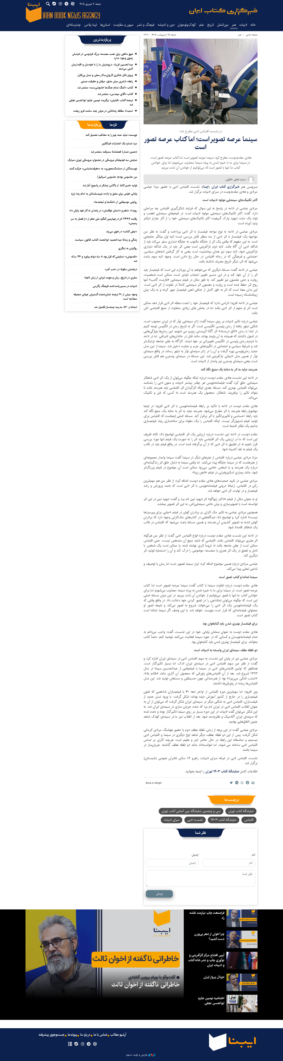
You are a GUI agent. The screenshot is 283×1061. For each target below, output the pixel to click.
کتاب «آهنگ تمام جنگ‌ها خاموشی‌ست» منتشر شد (105, 87)
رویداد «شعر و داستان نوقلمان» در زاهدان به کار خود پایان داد (103, 210)
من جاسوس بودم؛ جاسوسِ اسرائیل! (117, 177)
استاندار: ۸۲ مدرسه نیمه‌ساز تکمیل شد (115, 307)
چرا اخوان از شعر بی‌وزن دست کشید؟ (209, 936)
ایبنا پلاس (90, 25)
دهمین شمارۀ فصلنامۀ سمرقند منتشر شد (114, 151)
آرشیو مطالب (118, 1034)
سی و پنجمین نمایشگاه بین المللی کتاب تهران (191, 811)
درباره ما (85, 1034)
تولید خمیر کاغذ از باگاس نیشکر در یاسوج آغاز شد (109, 185)
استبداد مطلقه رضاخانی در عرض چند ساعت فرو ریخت (103, 111)
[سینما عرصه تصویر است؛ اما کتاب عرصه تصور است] (201, 81)
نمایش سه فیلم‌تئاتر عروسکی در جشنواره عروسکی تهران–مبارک (102, 160)
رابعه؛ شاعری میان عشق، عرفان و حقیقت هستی (107, 81)
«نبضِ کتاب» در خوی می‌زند (121, 231)
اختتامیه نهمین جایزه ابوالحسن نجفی (211, 1000)
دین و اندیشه (166, 25)
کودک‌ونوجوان (187, 25)
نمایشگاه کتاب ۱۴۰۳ (223, 820)
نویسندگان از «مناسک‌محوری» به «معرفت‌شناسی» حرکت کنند (103, 168)
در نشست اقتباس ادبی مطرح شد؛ (200, 131)
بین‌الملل (222, 25)
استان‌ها (105, 25)
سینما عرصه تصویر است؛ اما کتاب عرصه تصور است (200, 143)
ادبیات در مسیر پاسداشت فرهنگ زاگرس (115, 286)
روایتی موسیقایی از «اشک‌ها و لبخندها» (115, 202)
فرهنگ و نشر (145, 25)
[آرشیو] (70, 1044)
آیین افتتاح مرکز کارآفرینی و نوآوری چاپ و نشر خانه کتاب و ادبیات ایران (206, 960)
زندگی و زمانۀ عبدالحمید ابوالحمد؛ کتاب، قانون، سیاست (106, 240)
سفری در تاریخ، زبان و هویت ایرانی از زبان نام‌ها (111, 277)
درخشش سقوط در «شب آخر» (121, 269)
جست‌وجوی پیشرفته (51, 1034)
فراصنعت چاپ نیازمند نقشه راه (207, 915)
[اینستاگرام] (82, 1044)
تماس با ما (100, 1034)
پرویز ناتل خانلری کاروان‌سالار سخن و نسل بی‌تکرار (105, 75)
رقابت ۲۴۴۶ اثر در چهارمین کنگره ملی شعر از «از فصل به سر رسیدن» (104, 221)
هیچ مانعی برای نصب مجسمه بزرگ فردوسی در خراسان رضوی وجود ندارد (102, 56)
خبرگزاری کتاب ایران (226, 187)
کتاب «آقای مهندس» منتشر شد (115, 94)
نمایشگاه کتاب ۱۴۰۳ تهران (222, 771)
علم (201, 25)
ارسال (159, 894)
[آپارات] (95, 1044)
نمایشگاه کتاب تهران (241, 811)
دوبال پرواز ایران (213, 977)
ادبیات (243, 25)
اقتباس (249, 820)
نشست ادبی (195, 820)
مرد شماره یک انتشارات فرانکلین (119, 143)
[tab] (113, 125)
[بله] (76, 1044)
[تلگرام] (88, 1044)
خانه (253, 25)
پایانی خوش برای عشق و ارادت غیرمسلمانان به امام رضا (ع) (104, 193)
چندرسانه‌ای (73, 25)
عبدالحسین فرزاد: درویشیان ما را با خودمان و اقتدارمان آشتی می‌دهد (102, 66)
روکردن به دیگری (127, 248)
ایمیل (195, 854)
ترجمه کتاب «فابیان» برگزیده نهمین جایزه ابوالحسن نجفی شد (101, 102)
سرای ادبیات (171, 820)
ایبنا (223, 11)
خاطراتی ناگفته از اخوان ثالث (145, 984)
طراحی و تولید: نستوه (136, 1055)
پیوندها (72, 1034)
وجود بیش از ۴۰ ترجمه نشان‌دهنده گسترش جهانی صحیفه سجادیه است (105, 296)
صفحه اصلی (252, 35)
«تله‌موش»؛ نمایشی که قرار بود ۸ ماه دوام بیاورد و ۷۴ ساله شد (104, 258)
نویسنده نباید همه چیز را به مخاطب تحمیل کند (111, 135)
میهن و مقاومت (123, 25)
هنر (234, 25)
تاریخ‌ (210, 25)
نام (253, 854)
